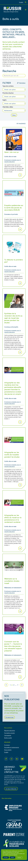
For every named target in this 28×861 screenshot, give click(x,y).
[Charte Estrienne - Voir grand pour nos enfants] (14, 843)
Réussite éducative (9, 730)
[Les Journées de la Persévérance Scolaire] (14, 823)
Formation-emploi (9, 733)
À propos (7, 745)
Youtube (23, 759)
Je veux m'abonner (11, 788)
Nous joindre (7, 750)
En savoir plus (9, 717)
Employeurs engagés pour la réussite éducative (12, 160)
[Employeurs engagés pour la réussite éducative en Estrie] (14, 808)
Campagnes (7, 735)
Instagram (12, 759)
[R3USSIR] (12, 9)
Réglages (19, 857)
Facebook (7, 759)
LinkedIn (17, 759)
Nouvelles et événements (11, 747)
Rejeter (12, 857)
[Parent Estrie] (14, 834)
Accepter (6, 857)
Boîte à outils (8, 738)
